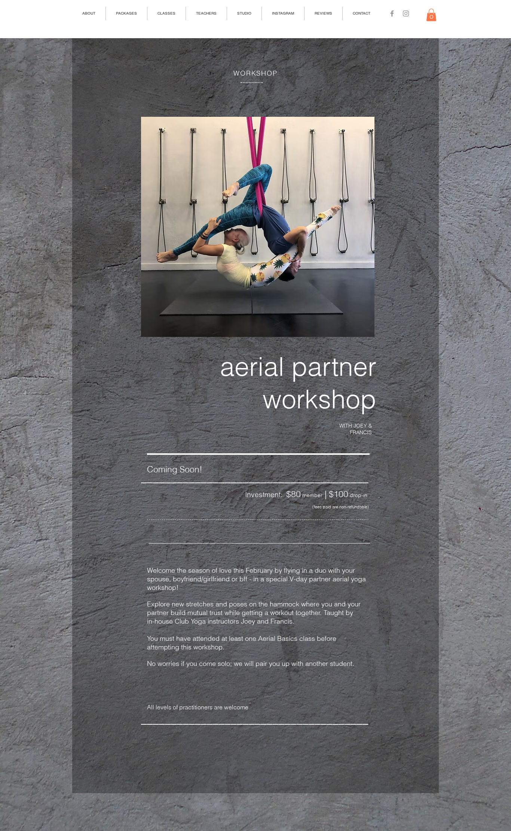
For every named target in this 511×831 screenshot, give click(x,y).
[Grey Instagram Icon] (406, 13)
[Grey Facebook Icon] (392, 13)
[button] (431, 15)
